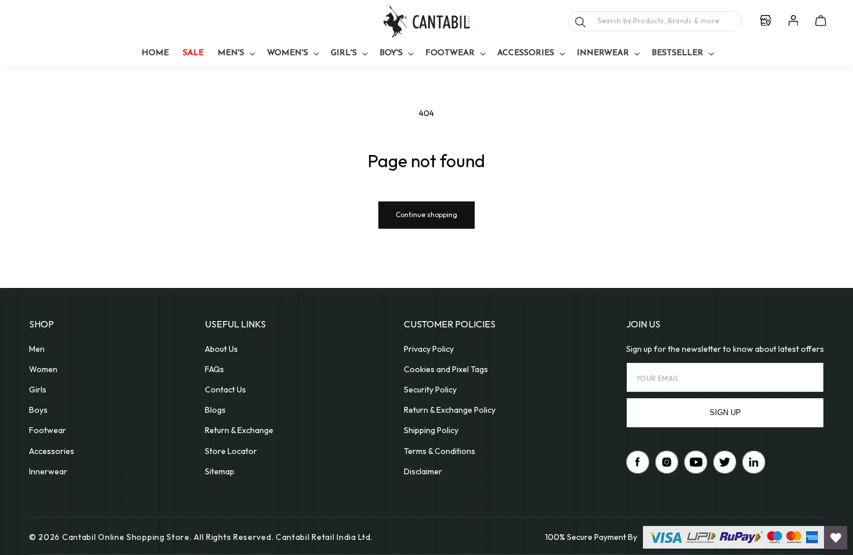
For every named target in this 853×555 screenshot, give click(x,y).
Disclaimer (423, 471)
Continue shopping (426, 214)
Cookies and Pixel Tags (446, 369)
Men (37, 349)
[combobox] (655, 21)
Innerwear (603, 53)
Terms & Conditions (439, 451)
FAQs (214, 369)
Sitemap (219, 471)
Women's (287, 53)
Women (43, 369)
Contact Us (225, 389)
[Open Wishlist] (835, 537)
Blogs (215, 410)
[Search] (580, 22)
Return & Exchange (239, 430)
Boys (38, 410)
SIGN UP (725, 412)
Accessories (525, 53)
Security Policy (430, 389)
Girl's (344, 53)
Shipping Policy (431, 430)
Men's (231, 53)
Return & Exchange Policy (450, 410)
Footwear (450, 53)
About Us (221, 349)
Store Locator (231, 451)
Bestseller (677, 53)
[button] (235, 54)
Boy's (391, 53)
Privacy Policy (429, 349)
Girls (37, 389)
